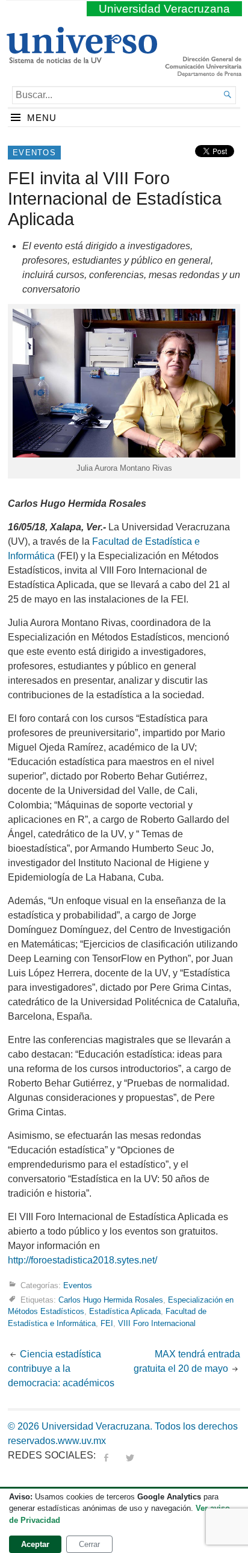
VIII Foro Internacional (157, 1323)
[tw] (130, 1455)
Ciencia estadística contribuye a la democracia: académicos (61, 1368)
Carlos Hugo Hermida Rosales (110, 1299)
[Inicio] (81, 58)
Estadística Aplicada (125, 1311)
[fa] (106, 1455)
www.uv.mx (82, 1441)
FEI (107, 1323)
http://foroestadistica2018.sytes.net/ (82, 1260)
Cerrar (89, 1544)
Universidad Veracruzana (164, 8)
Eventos (34, 152)
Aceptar (35, 1544)
